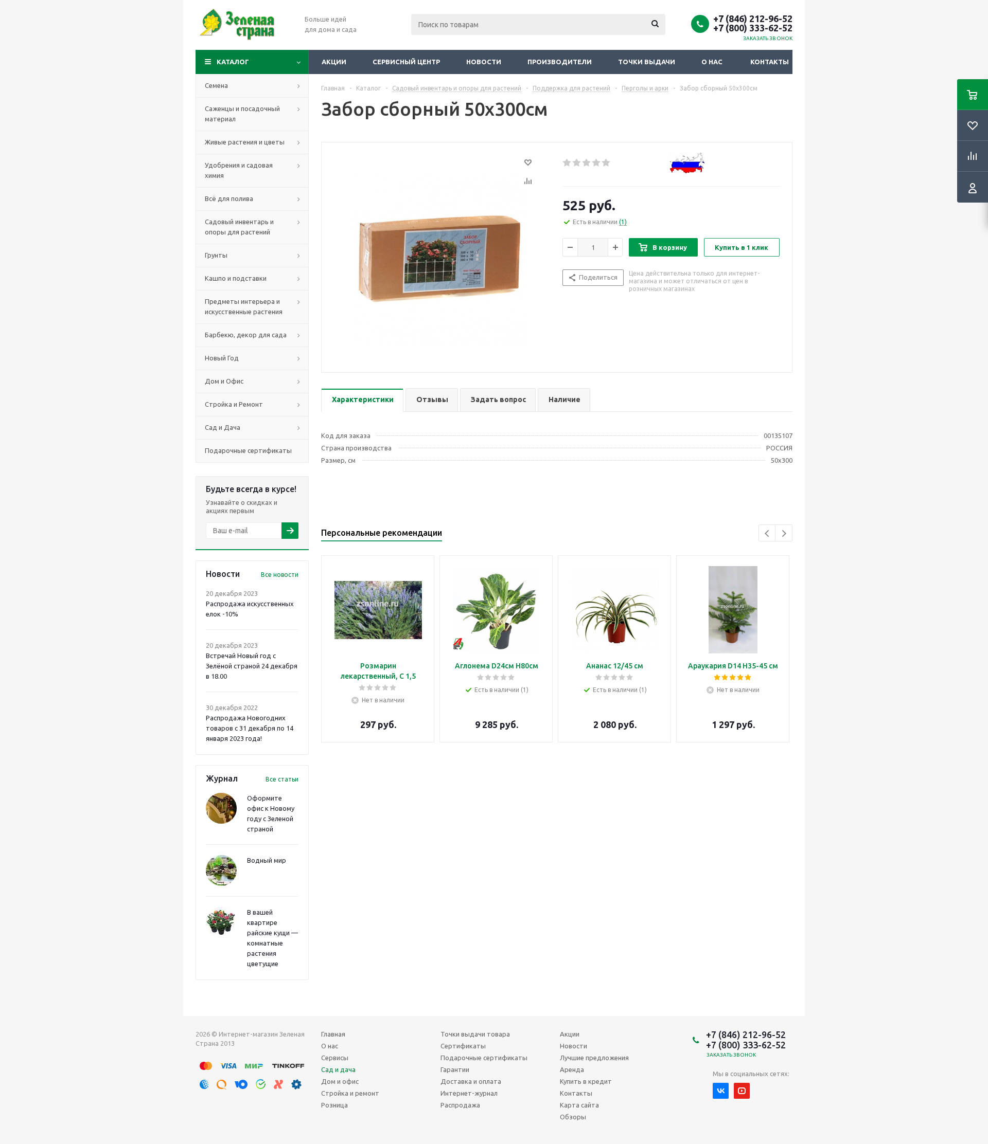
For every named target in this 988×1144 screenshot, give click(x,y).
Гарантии (454, 1069)
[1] (567, 163)
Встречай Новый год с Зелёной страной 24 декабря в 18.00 (251, 666)
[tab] (362, 400)
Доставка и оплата (470, 1081)
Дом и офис (340, 1081)
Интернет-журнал (469, 1093)
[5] (606, 163)
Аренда (572, 1069)
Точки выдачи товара (475, 1034)
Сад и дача (338, 1069)
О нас (711, 61)
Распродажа (460, 1105)
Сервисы (334, 1057)
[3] (587, 163)
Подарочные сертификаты (483, 1057)
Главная (333, 1034)
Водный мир (266, 860)
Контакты (769, 61)
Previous (767, 533)
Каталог (233, 61)
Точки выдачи (646, 61)
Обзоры (573, 1116)
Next (783, 533)
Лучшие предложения (594, 1057)
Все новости (279, 574)
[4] (597, 163)
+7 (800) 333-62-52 (752, 27)
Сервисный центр (406, 61)
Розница (334, 1105)
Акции (334, 61)
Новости (483, 61)
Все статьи (282, 779)
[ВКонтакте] (721, 1091)
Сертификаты (463, 1045)
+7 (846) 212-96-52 (752, 18)
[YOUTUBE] (742, 1091)
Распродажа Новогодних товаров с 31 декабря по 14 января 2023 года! (249, 728)
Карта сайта (579, 1105)
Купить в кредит (586, 1081)
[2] (577, 163)
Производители (559, 61)
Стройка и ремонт (350, 1093)
